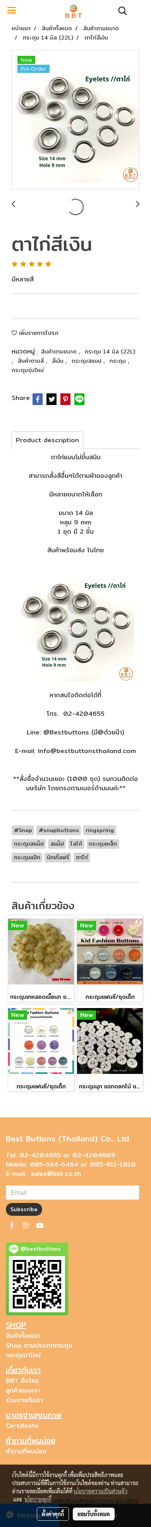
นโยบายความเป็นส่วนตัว (100, 1490)
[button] (120, 11)
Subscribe (24, 1209)
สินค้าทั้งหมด (23, 1336)
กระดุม (119, 361)
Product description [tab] (47, 440)
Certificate (22, 1425)
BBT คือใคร (22, 1381)
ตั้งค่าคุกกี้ (53, 1513)
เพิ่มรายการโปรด (37, 333)
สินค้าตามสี (32, 361)
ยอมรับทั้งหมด (93, 1513)
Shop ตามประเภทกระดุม (39, 1345)
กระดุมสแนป (87, 361)
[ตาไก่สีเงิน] (75, 120)
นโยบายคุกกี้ (37, 1499)
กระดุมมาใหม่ (23, 1355)
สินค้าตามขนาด (60, 351)
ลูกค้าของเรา (23, 1390)
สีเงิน (58, 361)
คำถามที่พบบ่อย (26, 1451)
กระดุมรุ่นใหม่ (28, 370)
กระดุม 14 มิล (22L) (110, 351)
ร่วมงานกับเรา (24, 1400)
